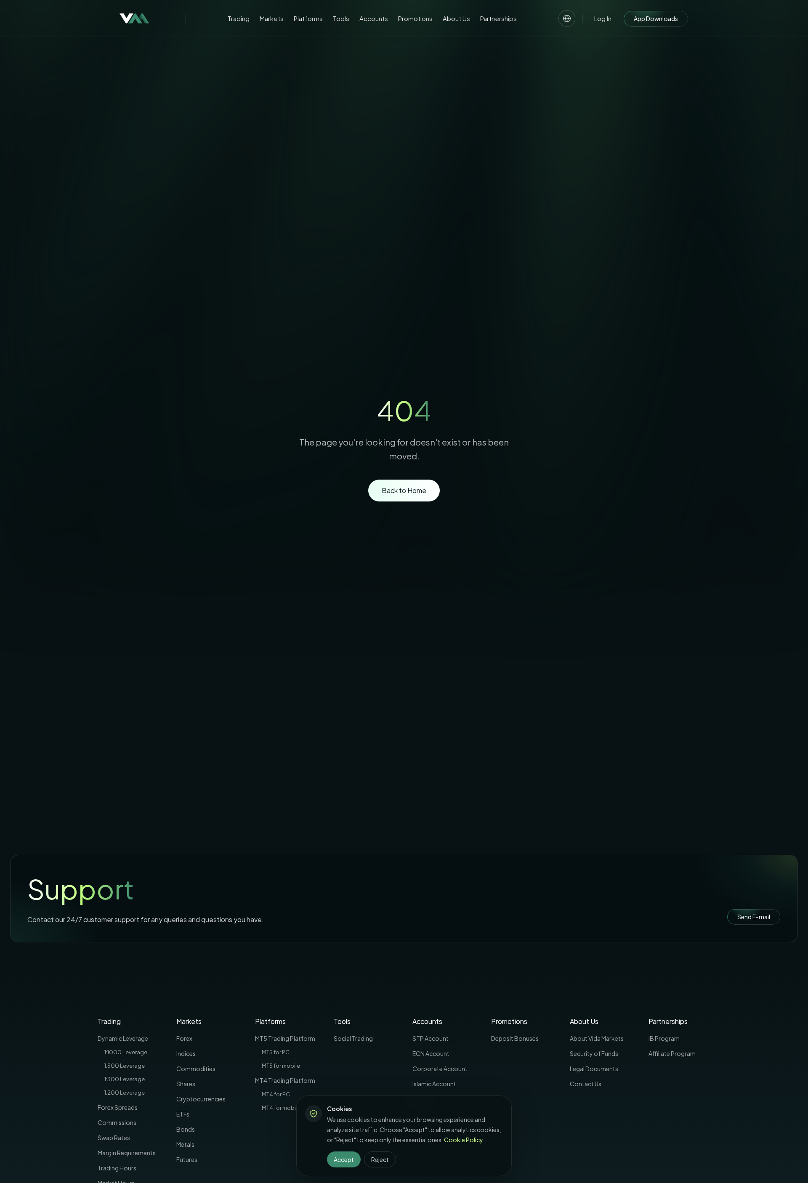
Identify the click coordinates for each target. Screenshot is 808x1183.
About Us (456, 18)
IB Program (664, 1038)
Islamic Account (434, 1084)
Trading (239, 18)
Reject (380, 1159)
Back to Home (404, 490)
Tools (341, 18)
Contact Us (585, 1084)
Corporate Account (440, 1068)
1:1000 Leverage (125, 1052)
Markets (272, 18)
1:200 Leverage (124, 1092)
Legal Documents (594, 1068)
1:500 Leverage (124, 1065)
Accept (344, 1159)
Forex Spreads (118, 1107)
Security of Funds (594, 1053)
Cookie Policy (463, 1139)
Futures (186, 1159)
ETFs (182, 1114)
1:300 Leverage (124, 1079)
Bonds (185, 1129)
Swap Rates (114, 1137)
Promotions (415, 18)
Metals (185, 1144)
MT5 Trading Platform (285, 1038)
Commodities (195, 1068)
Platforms (308, 18)
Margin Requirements (127, 1152)
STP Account (430, 1038)
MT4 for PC (276, 1094)
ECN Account (430, 1053)
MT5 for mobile (281, 1065)
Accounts (373, 18)
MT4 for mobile (281, 1107)
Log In (602, 18)
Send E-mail (753, 916)
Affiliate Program (672, 1053)
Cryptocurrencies (201, 1099)
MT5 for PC (276, 1052)
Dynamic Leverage (123, 1038)
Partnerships (498, 18)
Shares (185, 1084)
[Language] (566, 18)
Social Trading (353, 1038)
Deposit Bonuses (515, 1038)
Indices (186, 1053)
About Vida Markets (597, 1038)
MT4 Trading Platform (285, 1080)
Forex (184, 1038)
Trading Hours (117, 1168)
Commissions (117, 1122)
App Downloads (656, 18)
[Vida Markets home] (134, 18)
